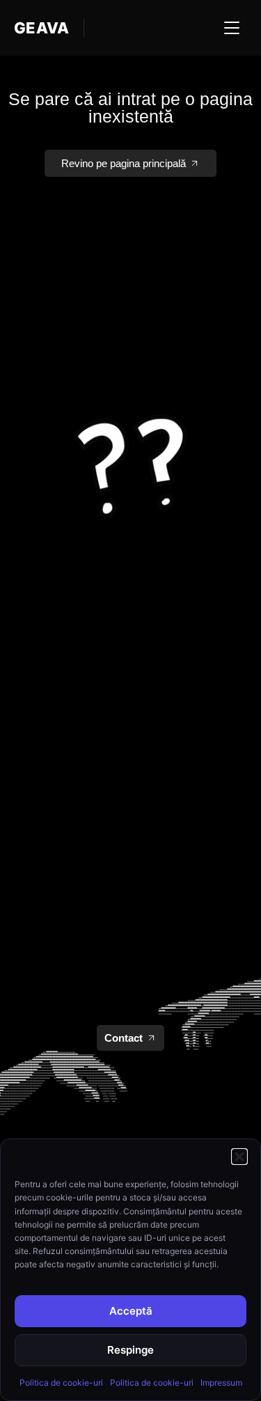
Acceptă (130, 1310)
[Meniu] (231, 28)
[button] (239, 1157)
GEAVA (42, 28)
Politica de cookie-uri (61, 1382)
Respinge (130, 1349)
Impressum (221, 1382)
